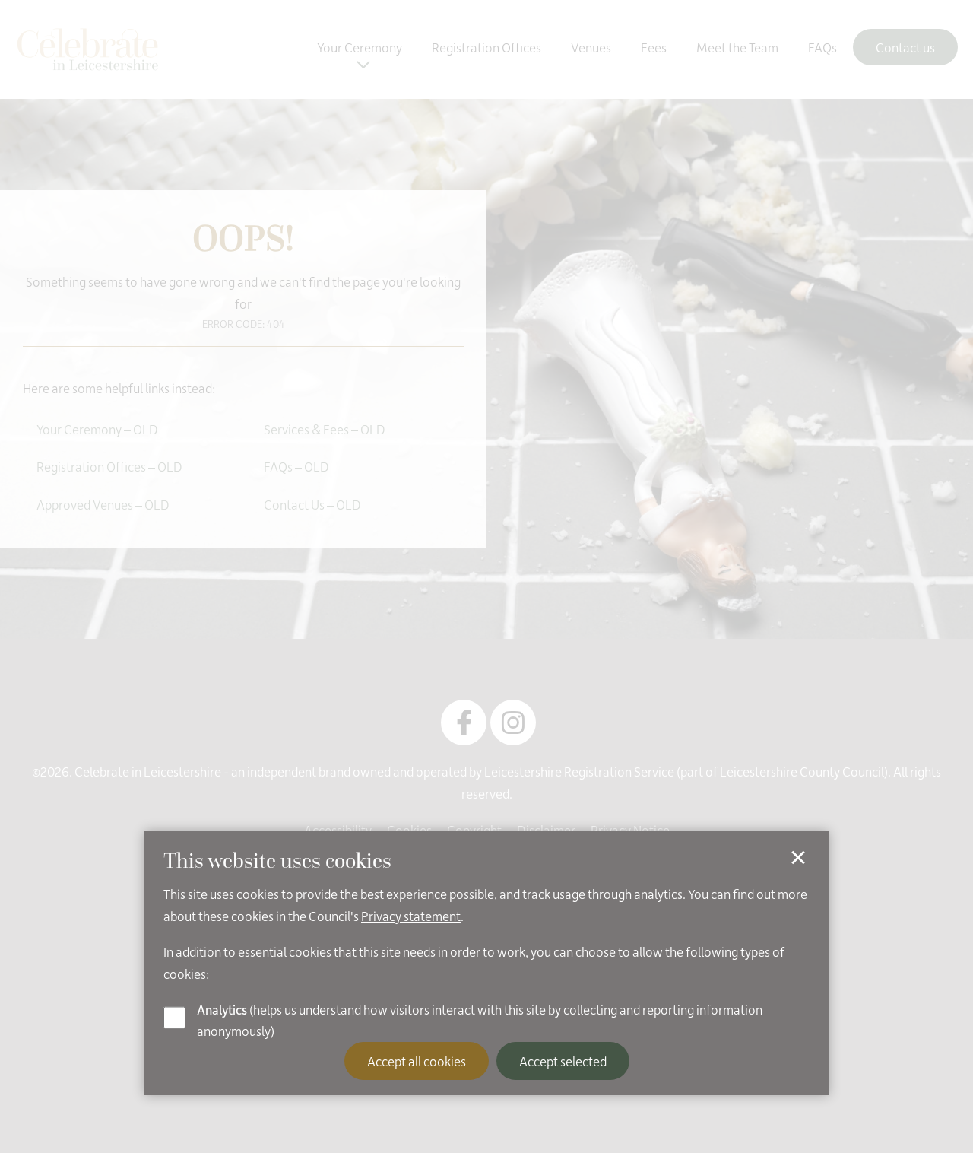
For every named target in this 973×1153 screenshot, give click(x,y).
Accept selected (563, 1061)
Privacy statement (411, 915)
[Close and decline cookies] (798, 857)
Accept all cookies (416, 1061)
